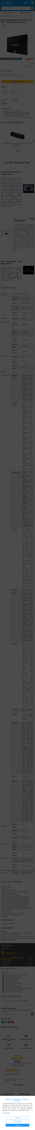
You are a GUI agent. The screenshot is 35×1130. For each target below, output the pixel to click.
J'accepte (17, 1125)
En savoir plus (6, 1113)
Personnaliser (17, 1121)
